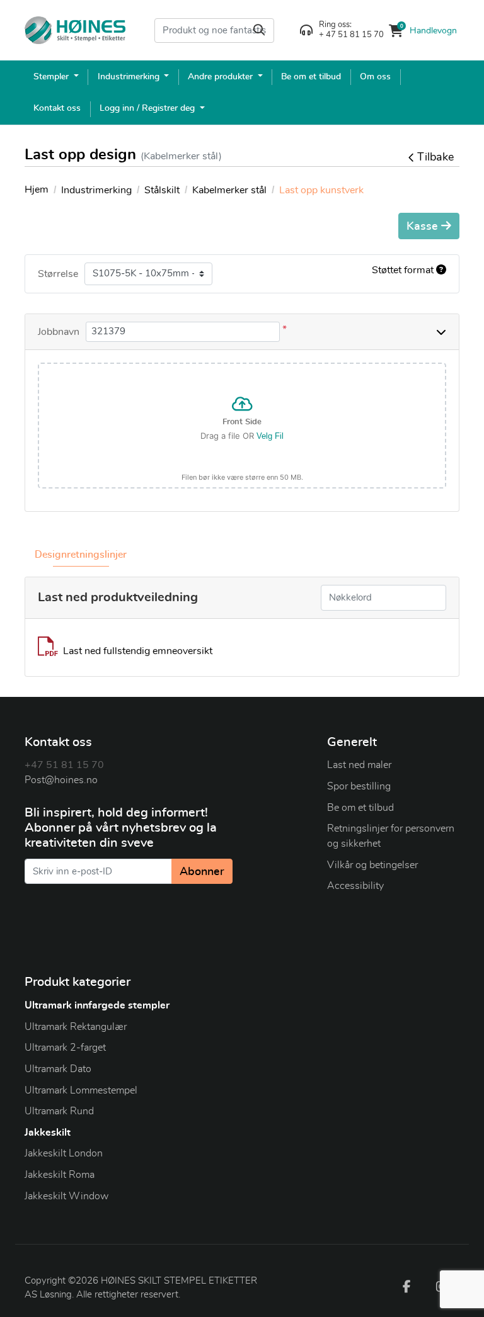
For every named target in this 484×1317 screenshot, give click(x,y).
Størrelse (58, 274)
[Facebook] (406, 1286)
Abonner (202, 872)
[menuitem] (56, 76)
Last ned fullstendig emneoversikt (137, 651)
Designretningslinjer (81, 555)
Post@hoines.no (61, 780)
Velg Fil (270, 436)
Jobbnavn (58, 332)
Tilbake (435, 157)
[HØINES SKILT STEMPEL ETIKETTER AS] (75, 30)
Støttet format (404, 270)
